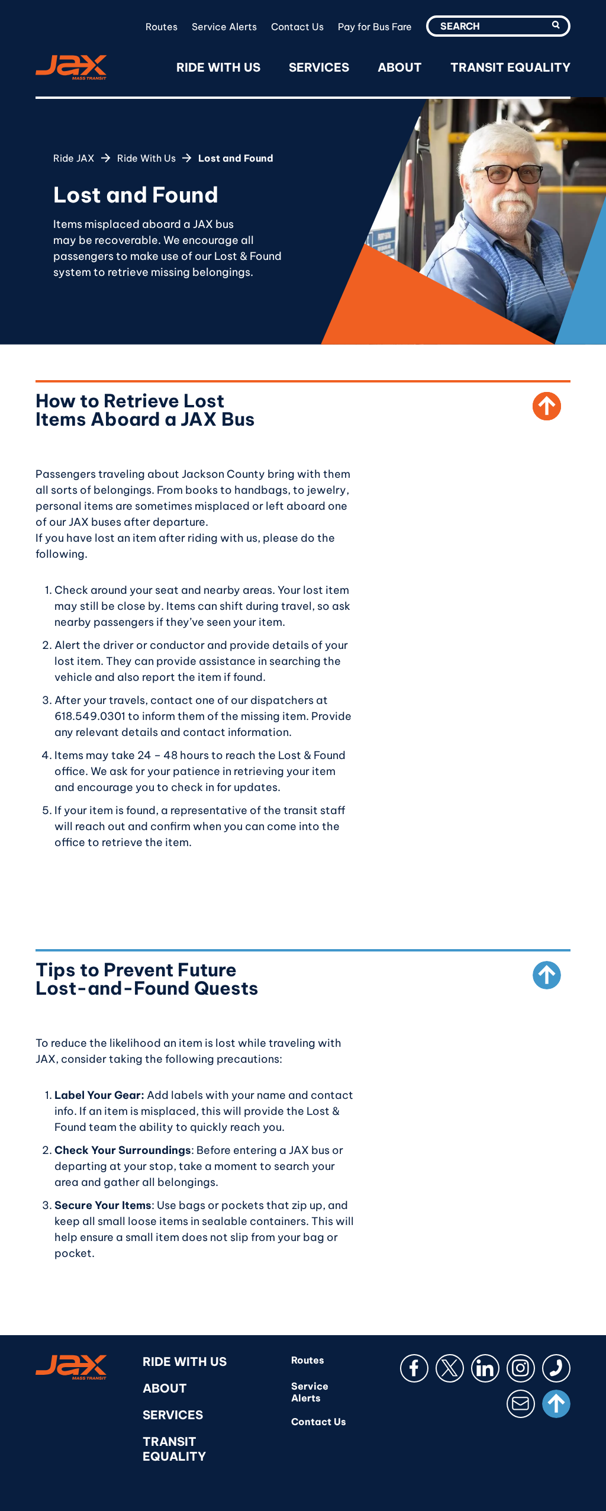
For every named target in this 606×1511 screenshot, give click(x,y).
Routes (162, 27)
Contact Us (297, 27)
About (400, 67)
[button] (556, 25)
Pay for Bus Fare (375, 27)
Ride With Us (218, 67)
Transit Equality (510, 67)
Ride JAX (74, 158)
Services (319, 67)
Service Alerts (224, 27)
